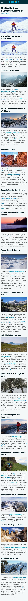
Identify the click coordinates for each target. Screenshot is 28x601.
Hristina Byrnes (5, 13)
